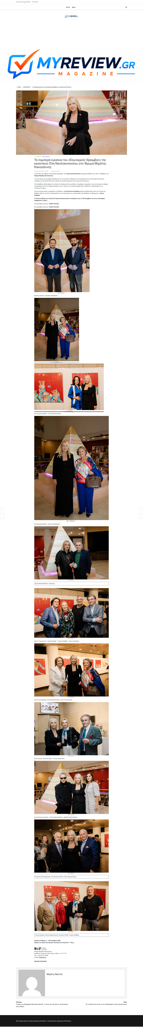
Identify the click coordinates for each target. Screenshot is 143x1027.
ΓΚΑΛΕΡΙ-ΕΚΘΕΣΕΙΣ (45, 156)
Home (68, 7)
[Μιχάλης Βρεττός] (32, 983)
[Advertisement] (71, 36)
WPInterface (67, 1021)
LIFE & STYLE (38, 156)
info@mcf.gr (42, 957)
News (73, 7)
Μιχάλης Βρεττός (56, 171)
